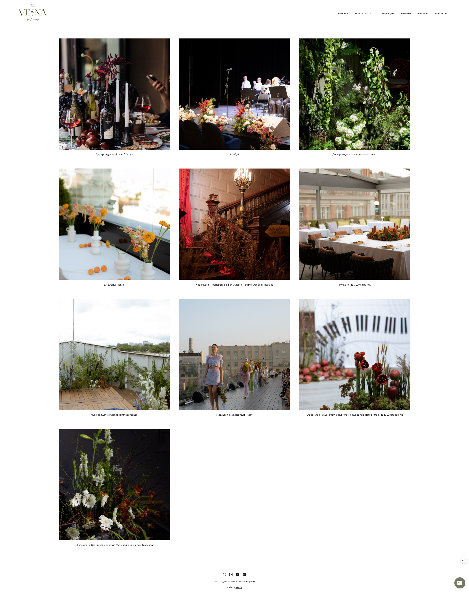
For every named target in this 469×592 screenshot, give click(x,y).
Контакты (441, 13)
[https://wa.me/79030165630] (224, 574)
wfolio (239, 587)
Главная (343, 13)
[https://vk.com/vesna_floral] (237, 574)
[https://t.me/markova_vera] (244, 574)
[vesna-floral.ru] (33, 13)
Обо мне (406, 13)
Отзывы (423, 13)
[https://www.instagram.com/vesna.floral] (230, 574)
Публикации (386, 13)
